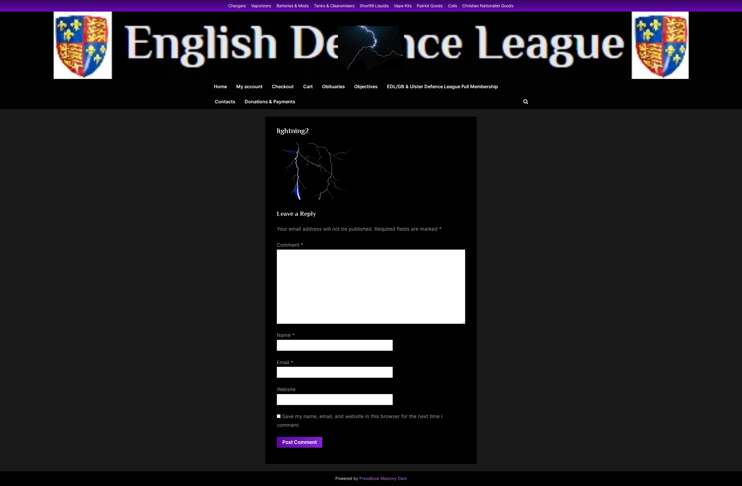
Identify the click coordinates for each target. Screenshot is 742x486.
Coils (452, 5)
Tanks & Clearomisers (334, 5)
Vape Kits (403, 5)
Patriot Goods (430, 5)
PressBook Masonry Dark (383, 478)
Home (220, 86)
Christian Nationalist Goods (487, 5)
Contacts (225, 101)
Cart (308, 86)
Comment (290, 245)
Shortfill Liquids (374, 5)
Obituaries (333, 86)
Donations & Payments (270, 101)
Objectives (366, 86)
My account (249, 86)
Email (285, 362)
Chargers (237, 5)
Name (286, 335)
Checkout (283, 86)
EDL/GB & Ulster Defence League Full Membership (442, 86)
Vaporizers (261, 5)
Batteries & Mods (293, 5)
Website (286, 389)
